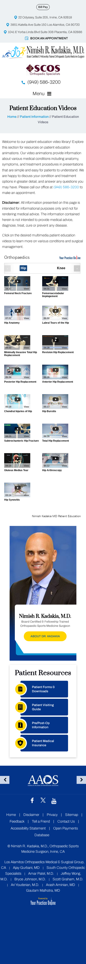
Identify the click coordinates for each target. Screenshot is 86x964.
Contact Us (66, 821)
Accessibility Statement (28, 828)
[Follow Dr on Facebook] (32, 800)
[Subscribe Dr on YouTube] (54, 801)
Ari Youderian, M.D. (25, 885)
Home (11, 116)
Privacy (52, 815)
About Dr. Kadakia (45, 636)
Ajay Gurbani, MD (26, 868)
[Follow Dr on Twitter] (43, 800)
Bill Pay (43, 7)
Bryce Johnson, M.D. (30, 879)
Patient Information (34, 116)
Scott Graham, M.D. (68, 879)
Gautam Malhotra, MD (43, 890)
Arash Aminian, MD (60, 885)
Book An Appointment (49, 38)
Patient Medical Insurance (43, 743)
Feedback (17, 821)
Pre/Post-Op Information (41, 725)
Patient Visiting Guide (43, 707)
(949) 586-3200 (44, 82)
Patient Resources (43, 673)
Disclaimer (31, 815)
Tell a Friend (41, 821)
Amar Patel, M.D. (41, 874)
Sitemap (71, 815)
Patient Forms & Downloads (43, 689)
